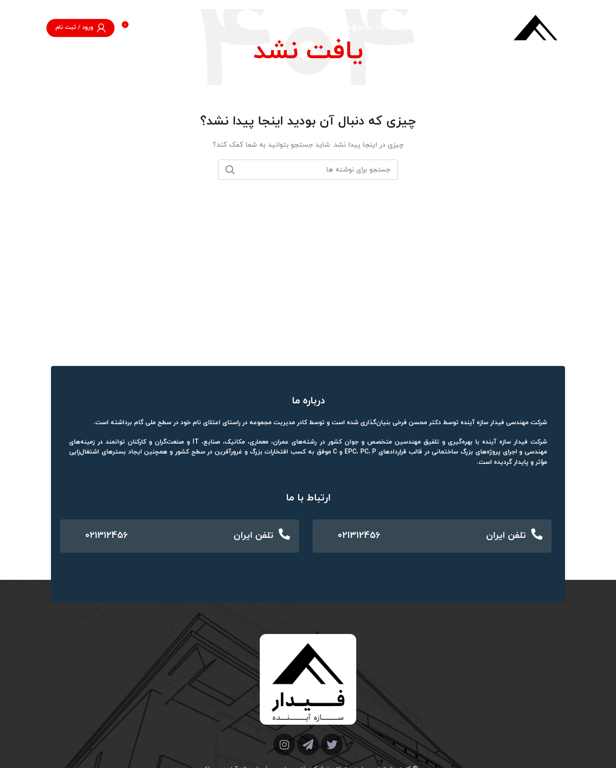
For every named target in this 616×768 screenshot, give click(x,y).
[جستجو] (60, 63)
